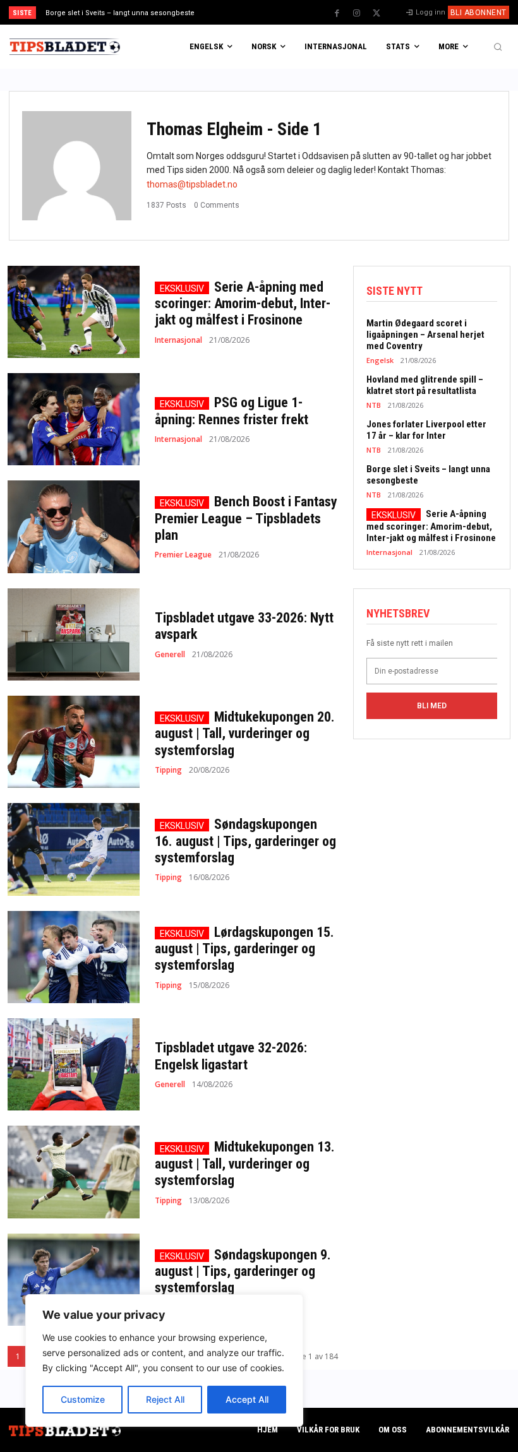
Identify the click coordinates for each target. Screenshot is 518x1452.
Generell (170, 654)
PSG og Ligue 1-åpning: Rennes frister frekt (231, 411)
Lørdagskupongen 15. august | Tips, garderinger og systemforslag (244, 948)
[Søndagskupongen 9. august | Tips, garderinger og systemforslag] (74, 1280)
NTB (373, 405)
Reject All (165, 1399)
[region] (164, 1360)
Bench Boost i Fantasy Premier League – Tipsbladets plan (246, 518)
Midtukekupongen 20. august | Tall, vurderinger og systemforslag (245, 733)
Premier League (183, 555)
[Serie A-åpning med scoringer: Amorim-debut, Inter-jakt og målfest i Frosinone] (74, 312)
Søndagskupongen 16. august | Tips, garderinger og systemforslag (245, 841)
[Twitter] (376, 13)
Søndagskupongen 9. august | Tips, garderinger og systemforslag (243, 1271)
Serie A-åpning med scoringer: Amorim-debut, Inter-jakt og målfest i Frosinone (242, 303)
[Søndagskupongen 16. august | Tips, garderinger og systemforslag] (74, 849)
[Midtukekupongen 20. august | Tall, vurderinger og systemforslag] (74, 742)
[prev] (265, 12)
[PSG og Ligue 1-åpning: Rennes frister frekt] (74, 419)
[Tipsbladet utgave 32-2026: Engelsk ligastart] (74, 1064)
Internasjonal (178, 340)
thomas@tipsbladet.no (192, 184)
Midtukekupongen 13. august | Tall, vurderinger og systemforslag (245, 1163)
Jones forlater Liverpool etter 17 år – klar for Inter (426, 430)
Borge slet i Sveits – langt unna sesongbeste (120, 13)
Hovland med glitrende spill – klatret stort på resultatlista (424, 385)
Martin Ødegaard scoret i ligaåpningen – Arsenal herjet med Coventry (425, 335)
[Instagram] (357, 13)
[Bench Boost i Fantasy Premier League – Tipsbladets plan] (74, 526)
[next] (285, 12)
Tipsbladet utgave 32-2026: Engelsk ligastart (231, 1056)
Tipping (168, 770)
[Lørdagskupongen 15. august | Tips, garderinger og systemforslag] (74, 957)
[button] (498, 46)
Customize (83, 1399)
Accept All (247, 1399)
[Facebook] (337, 13)
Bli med (432, 705)
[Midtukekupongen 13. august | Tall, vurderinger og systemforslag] (74, 1172)
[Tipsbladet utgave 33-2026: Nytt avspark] (74, 634)
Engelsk (380, 360)
